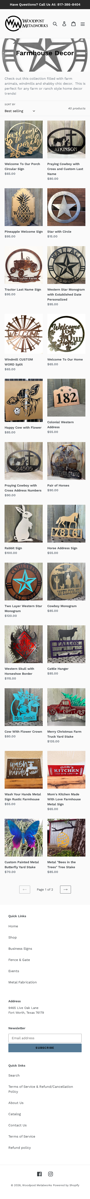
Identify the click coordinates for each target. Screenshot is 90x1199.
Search (14, 1075)
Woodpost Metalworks (37, 1185)
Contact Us (17, 1125)
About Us (15, 1103)
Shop (12, 937)
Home (13, 926)
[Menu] (82, 23)
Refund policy (19, 1148)
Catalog (14, 1114)
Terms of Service (21, 1136)
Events (13, 971)
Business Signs (20, 949)
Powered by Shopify (66, 1185)
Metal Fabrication (22, 982)
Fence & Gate (19, 960)
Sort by (10, 104)
